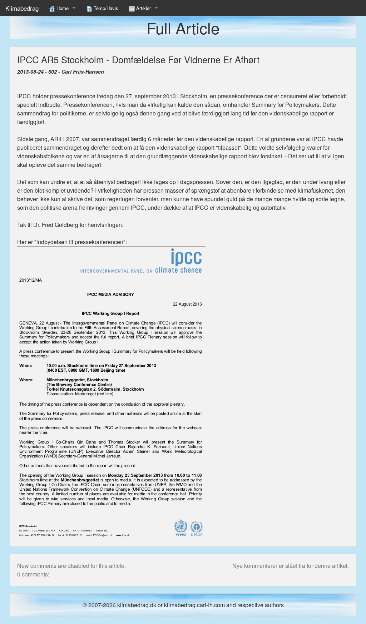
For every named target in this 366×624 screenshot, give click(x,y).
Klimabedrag (22, 8)
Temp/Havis (105, 8)
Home (62, 8)
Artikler (143, 8)
